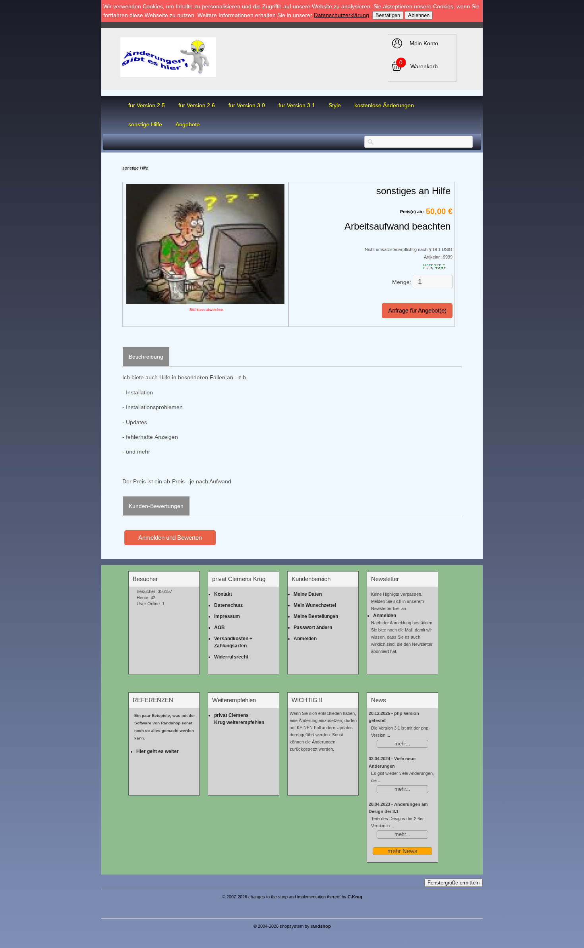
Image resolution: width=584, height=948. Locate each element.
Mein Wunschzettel (315, 605)
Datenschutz (228, 605)
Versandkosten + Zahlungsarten (233, 642)
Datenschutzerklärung (341, 15)
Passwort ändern (313, 627)
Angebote (188, 124)
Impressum (227, 616)
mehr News (402, 851)
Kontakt (223, 594)
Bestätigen (387, 15)
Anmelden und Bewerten (170, 538)
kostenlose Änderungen (384, 105)
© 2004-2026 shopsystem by (292, 926)
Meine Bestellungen (316, 616)
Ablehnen (418, 15)
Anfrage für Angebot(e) (417, 310)
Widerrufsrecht (231, 657)
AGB (219, 627)
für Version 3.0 (246, 105)
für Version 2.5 (146, 105)
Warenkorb (424, 66)
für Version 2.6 (196, 105)
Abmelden (305, 638)
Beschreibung (146, 356)
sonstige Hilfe (145, 124)
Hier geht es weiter (157, 751)
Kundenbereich (311, 579)
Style (335, 105)
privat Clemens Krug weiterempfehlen (239, 718)
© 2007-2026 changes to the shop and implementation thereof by (292, 896)
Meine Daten (308, 594)
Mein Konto (424, 43)
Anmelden (384, 615)
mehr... (402, 744)
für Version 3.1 (296, 105)
